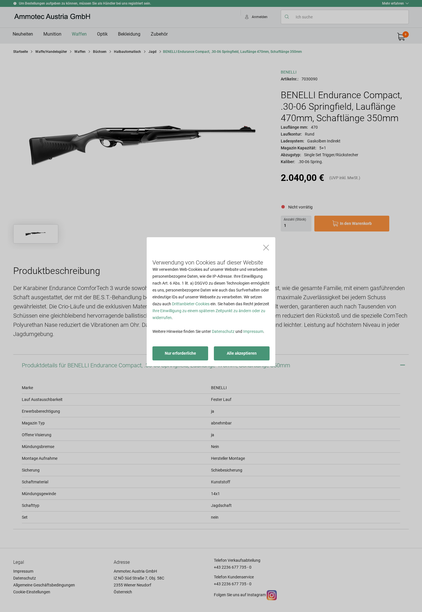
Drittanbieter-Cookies (191, 304)
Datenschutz (223, 331)
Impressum (253, 331)
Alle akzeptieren (242, 353)
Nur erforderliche (180, 353)
